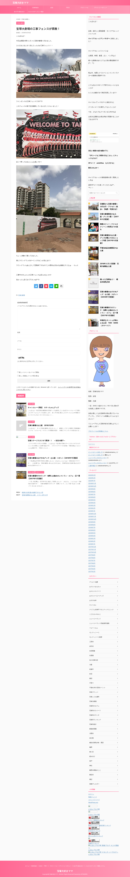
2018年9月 (91, 522)
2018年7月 (91, 527)
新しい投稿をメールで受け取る (29, 376)
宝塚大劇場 (21, 295)
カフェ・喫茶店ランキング (96, 820)
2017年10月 (92, 552)
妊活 (51, 7)
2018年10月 (92, 519)
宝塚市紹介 (35, 7)
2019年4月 (91, 503)
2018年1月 (91, 544)
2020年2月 (91, 478)
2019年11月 (92, 483)
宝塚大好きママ (21, 2)
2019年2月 (91, 508)
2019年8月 (91, 491)
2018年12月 (92, 514)
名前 (18, 332)
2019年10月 (92, 486)
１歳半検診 (91, 465)
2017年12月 (92, 547)
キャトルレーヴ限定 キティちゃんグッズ (43, 407)
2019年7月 (91, 494)
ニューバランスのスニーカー (97, 458)
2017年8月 (91, 558)
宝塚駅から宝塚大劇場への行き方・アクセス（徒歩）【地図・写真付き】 (109, 206)
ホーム (19, 7)
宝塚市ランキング (93, 843)
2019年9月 (91, 489)
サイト (19, 349)
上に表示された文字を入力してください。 (30, 361)
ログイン (91, 794)
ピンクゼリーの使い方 (95, 452)
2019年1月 (91, 511)
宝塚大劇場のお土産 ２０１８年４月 (35, 495)
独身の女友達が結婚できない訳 (32, 492)
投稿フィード (92, 797)
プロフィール (84, 7)
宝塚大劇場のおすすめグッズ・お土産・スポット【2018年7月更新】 (53, 458)
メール (19, 341)
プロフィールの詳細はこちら (98, 431)
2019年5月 (91, 500)
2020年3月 (92, 475)
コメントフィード (94, 800)
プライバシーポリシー (100, 7)
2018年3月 (91, 538)
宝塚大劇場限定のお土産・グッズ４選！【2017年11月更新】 (109, 216)
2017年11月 (92, 549)
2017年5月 (91, 566)
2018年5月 (91, 533)
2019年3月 (91, 505)
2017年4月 (91, 569)
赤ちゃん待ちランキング (95, 836)
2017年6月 (91, 563)
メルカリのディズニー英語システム (35, 12)
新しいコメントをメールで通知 (29, 372)
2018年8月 (91, 525)
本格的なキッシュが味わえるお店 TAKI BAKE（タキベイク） (109, 322)
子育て (68, 7)
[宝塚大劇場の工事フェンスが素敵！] (51, 286)
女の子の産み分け (19, 11)
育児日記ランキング (94, 831)
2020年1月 (91, 480)
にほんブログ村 (94, 809)
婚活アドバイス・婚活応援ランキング (99, 825)
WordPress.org (93, 802)
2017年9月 (91, 555)
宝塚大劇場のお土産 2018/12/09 (41, 425)
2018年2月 (91, 541)
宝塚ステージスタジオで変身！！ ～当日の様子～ (46, 440)
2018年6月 (91, 530)
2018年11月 (92, 516)
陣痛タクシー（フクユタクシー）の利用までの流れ (109, 226)
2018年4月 (91, 536)
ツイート (91, 444)
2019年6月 (91, 497)
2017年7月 (91, 560)
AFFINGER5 (84, 874)
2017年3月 (91, 571)
